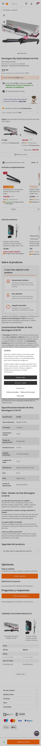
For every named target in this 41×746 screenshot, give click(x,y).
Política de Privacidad (27, 392)
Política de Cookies (12, 392)
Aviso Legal (20, 396)
